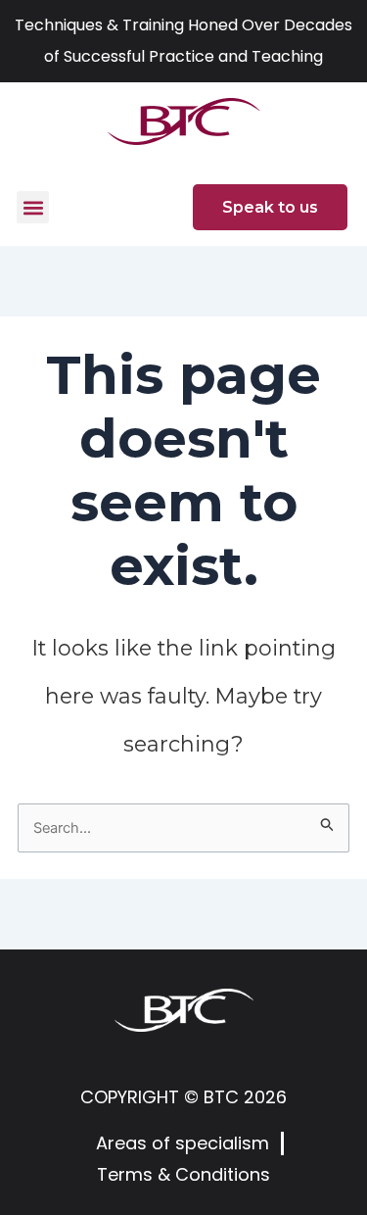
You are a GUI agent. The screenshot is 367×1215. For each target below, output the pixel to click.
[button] (33, 207)
